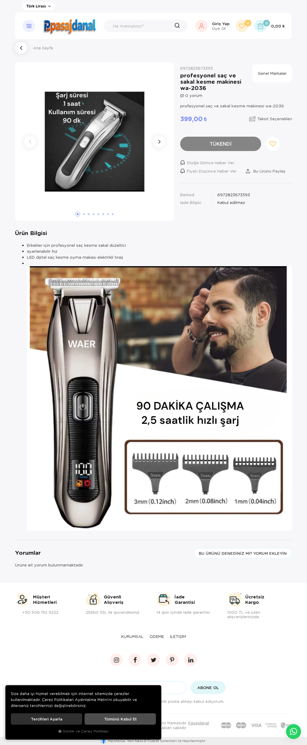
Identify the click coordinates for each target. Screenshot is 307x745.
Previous (30, 142)
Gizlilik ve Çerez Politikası (86, 731)
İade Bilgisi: (191, 202)
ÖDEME (157, 636)
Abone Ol (208, 687)
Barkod (187, 194)
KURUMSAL (132, 636)
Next (159, 142)
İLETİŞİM (178, 636)
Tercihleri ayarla (46, 719)
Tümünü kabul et (120, 719)
